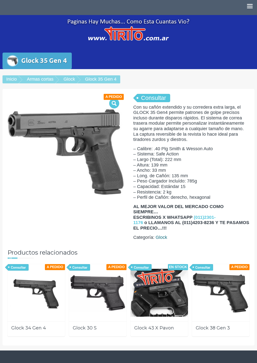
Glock (69, 79)
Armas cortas (40, 79)
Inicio (11, 79)
